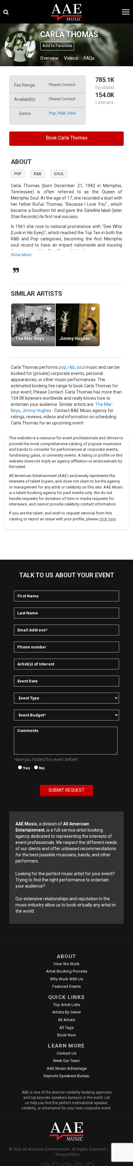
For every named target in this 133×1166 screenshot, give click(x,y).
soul (71, 113)
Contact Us (66, 1053)
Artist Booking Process (66, 971)
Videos (71, 58)
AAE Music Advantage (67, 1068)
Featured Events (66, 986)
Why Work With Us (66, 979)
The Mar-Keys (29, 338)
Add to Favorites (57, 45)
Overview (49, 58)
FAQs (89, 58)
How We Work (66, 964)
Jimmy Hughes (75, 338)
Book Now (66, 1035)
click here (107, 519)
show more (21, 254)
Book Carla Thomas (67, 138)
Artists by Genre (66, 1012)
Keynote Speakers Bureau (66, 1075)
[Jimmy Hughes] (78, 324)
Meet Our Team (66, 1060)
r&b (62, 113)
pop (52, 113)
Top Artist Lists (66, 1004)
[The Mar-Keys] (33, 324)
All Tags (66, 1027)
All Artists (66, 1020)
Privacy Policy (67, 1154)
